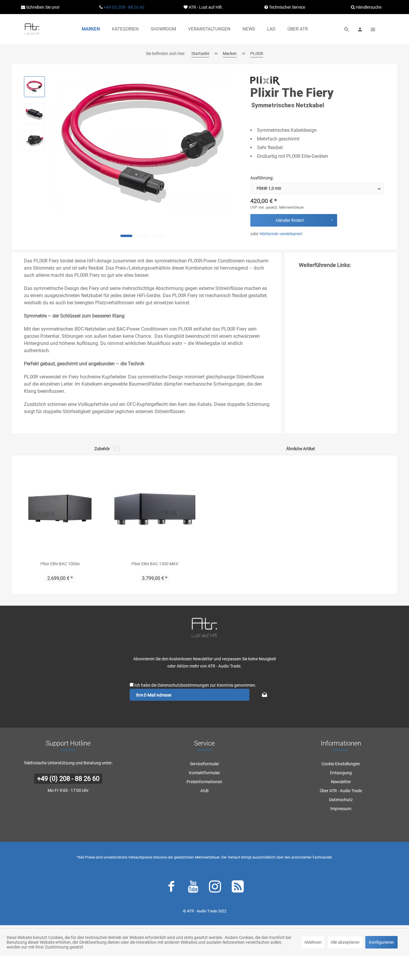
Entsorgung (341, 772)
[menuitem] (91, 29)
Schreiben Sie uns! (42, 7)
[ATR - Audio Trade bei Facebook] (171, 888)
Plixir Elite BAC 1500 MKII (154, 563)
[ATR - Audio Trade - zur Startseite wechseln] (32, 29)
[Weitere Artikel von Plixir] (265, 80)
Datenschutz (341, 799)
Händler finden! (290, 220)
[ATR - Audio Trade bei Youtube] (193, 888)
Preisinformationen (204, 781)
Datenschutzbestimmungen (183, 685)
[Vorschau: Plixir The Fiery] (34, 86)
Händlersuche (368, 7)
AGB (204, 790)
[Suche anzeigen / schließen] (347, 29)
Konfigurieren (381, 942)
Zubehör (106, 448)
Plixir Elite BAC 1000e (60, 563)
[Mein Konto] (360, 29)
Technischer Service (286, 7)
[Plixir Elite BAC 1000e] (60, 508)
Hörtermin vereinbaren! (281, 233)
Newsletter (341, 781)
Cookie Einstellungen (341, 763)
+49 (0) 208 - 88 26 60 (124, 7)
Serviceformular (204, 763)
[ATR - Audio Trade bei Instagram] (215, 888)
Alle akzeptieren (345, 942)
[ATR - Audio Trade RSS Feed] (238, 888)
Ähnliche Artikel (300, 448)
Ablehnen (313, 942)
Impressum (340, 808)
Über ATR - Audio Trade (341, 790)
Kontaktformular (204, 772)
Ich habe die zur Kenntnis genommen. (195, 685)
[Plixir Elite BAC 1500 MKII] (155, 508)
